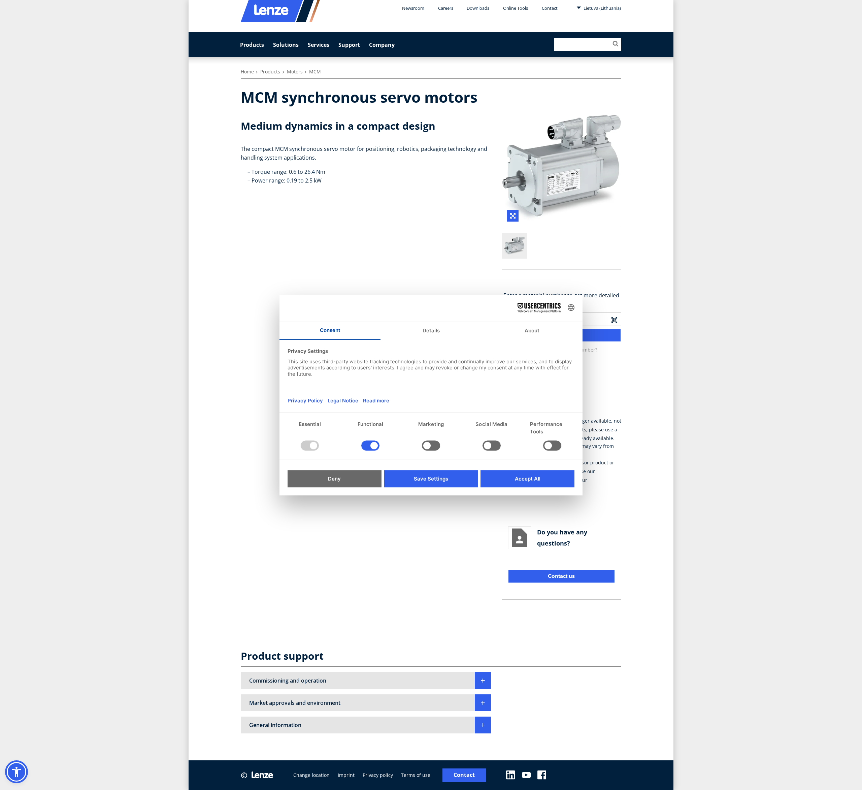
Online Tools (515, 8)
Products (252, 44)
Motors (295, 71)
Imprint (346, 775)
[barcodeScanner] (614, 319)
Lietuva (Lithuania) (602, 8)
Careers (445, 8)
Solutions (286, 44)
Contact (550, 8)
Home (247, 71)
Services (318, 44)
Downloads (478, 8)
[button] (366, 680)
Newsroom (413, 8)
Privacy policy (378, 775)
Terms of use (415, 775)
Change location (311, 775)
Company (382, 44)
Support (349, 44)
